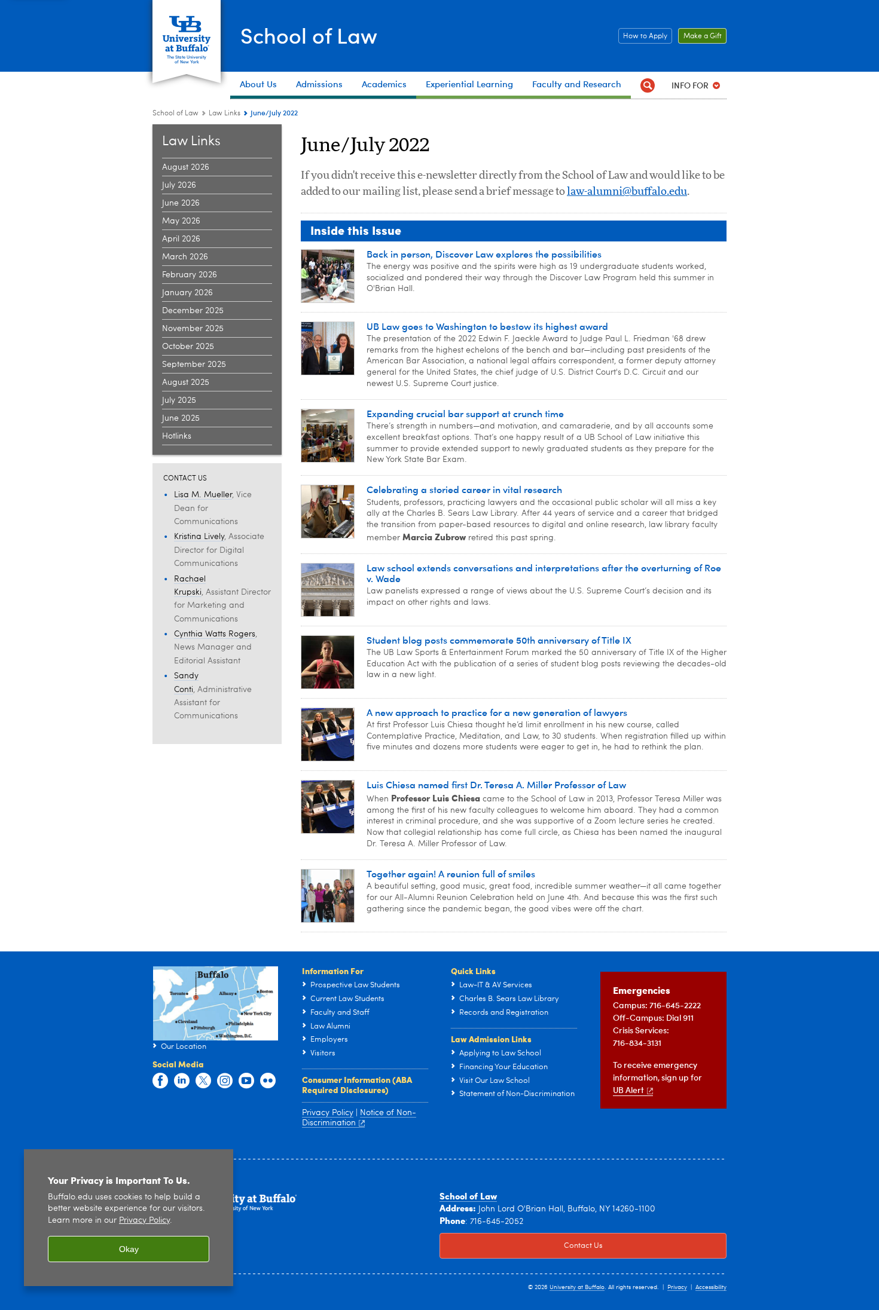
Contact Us (521, 1246)
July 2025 (179, 400)
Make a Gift (700, 36)
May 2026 (181, 221)
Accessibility (711, 1287)
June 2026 (181, 203)
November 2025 (193, 329)
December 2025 (193, 311)
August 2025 (185, 382)
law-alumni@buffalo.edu (627, 191)
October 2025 (188, 346)
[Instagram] (225, 1081)
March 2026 (185, 257)
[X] (203, 1081)
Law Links (224, 113)
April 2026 (181, 239)
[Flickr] (268, 1081)
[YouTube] (246, 1081)
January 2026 (187, 293)
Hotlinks (176, 436)
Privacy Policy (144, 1220)
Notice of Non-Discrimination (359, 1118)
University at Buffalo (577, 1287)
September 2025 (194, 364)
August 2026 (185, 167)
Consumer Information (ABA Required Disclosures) (357, 1084)
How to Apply (642, 36)
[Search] (647, 85)
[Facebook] (160, 1081)
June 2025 (181, 418)
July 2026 (179, 185)
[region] (128, 1217)
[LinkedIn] (182, 1081)
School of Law (308, 35)
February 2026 (189, 275)
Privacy (677, 1287)
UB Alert (628, 1089)
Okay (129, 1249)
